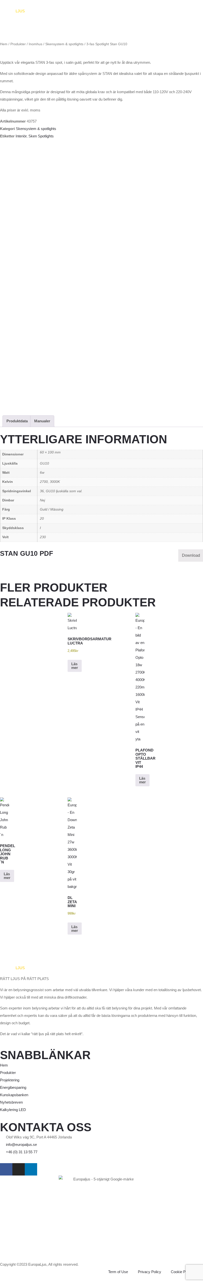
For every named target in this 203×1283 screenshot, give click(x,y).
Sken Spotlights (41, 136)
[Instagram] (18, 1169)
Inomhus (35, 44)
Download (191, 555)
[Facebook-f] (6, 1169)
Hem (3, 44)
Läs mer (74, 666)
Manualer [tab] (42, 421)
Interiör (21, 136)
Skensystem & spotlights (64, 44)
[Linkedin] (31, 1169)
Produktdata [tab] (17, 421)
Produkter (18, 44)
